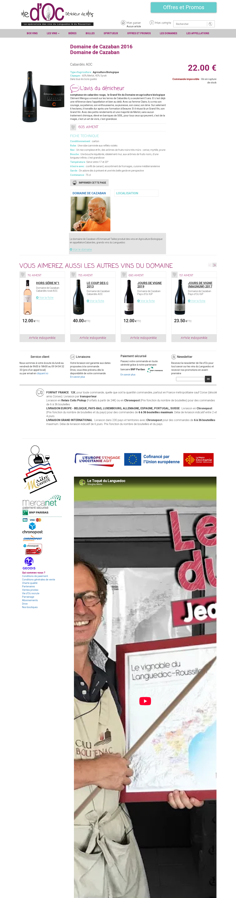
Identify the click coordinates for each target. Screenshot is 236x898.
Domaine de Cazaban (89, 193)
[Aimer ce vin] (73, 127)
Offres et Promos (183, 7)
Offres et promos (139, 33)
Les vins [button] (52, 33)
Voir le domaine (82, 249)
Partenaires (28, 586)
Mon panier (134, 23)
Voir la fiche (46, 297)
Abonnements (30, 600)
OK (208, 379)
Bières (72, 33)
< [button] (210, 265)
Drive (25, 603)
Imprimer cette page (92, 182)
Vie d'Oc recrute (30, 593)
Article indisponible (42, 338)
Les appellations (197, 33)
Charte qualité (29, 583)
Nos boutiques (30, 607)
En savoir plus (77, 376)
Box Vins (32, 33)
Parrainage (28, 596)
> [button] (214, 265)
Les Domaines (168, 33)
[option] (42, 306)
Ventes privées (30, 590)
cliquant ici (42, 373)
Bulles (90, 33)
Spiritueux (111, 33)
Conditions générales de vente (38, 579)
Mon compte (163, 23)
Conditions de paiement (35, 576)
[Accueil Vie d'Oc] (57, 14)
